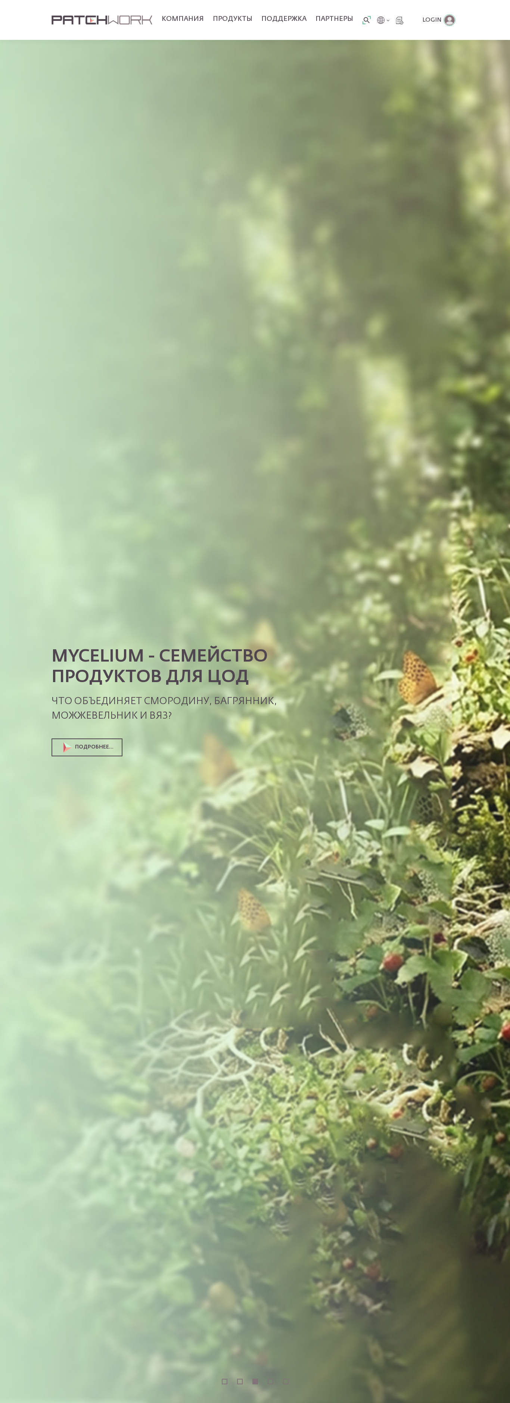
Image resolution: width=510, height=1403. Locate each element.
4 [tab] (270, 1381)
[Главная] (102, 20)
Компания (183, 19)
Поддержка (284, 19)
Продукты (232, 19)
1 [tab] (224, 1381)
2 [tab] (240, 1381)
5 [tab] (286, 1381)
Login (432, 20)
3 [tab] (255, 1381)
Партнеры (334, 19)
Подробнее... (94, 747)
